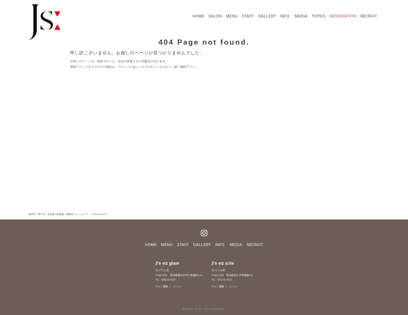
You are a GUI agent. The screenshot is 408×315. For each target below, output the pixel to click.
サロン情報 (161, 286)
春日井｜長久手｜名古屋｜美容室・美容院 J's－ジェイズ (58, 214)
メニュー (177, 286)
